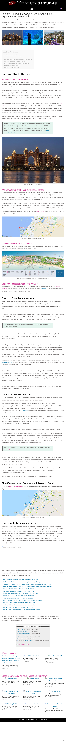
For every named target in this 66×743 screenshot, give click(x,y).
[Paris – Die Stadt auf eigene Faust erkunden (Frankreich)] (33, 693)
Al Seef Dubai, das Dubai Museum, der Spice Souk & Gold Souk (21, 593)
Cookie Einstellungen (32, 719)
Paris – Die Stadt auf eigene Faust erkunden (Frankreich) (32, 697)
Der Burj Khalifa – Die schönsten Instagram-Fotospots (18, 607)
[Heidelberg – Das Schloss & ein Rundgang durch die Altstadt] (11, 704)
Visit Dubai (19, 635)
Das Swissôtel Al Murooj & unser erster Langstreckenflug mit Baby (21, 581)
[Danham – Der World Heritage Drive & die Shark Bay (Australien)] (11, 678)
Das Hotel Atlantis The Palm (11, 55)
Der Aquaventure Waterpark (11, 67)
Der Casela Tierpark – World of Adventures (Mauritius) (31, 707)
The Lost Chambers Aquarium (23, 633)
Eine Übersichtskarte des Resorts (16, 61)
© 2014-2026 (21, 719)
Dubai (35, 19)
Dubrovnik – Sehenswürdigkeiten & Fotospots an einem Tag (32, 682)
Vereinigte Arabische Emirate (27, 19)
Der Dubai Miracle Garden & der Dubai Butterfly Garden (18, 588)
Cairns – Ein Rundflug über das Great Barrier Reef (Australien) (11, 697)
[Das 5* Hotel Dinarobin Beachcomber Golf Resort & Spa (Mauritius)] (54, 681)
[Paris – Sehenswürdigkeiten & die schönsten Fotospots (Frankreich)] (11, 663)
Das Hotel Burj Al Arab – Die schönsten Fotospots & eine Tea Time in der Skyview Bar (27, 584)
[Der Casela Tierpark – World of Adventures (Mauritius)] (33, 704)
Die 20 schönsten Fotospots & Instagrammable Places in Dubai (20, 579)
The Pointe (43, 288)
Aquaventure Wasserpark (22, 631)
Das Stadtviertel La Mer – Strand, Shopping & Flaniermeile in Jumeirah (22, 600)
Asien (19, 19)
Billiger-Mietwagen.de (21, 638)
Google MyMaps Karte (15, 486)
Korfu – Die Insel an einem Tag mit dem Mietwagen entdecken (53, 694)
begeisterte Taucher (7, 362)
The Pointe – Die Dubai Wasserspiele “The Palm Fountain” (19, 591)
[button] (33, 9)
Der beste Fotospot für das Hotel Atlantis (18, 63)
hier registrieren (8, 450)
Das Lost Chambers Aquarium (12, 65)
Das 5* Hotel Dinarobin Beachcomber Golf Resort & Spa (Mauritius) (54, 684)
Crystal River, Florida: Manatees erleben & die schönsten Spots (31, 659)
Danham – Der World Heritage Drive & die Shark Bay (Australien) (11, 682)
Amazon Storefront (29, 640)
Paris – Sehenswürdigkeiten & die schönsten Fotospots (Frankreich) (10, 666)
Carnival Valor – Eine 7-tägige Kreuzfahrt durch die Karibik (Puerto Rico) (54, 710)
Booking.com (19, 629)
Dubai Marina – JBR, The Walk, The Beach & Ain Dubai (18, 595)
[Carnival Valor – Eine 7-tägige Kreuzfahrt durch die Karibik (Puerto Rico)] (54, 706)
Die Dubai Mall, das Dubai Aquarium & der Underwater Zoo (19, 605)
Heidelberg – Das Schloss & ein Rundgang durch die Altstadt (9, 707)
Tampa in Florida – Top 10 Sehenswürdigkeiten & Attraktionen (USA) (54, 660)
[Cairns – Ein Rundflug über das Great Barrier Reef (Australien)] (11, 693)
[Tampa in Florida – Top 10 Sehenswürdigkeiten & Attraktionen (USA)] (55, 656)
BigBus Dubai (40, 211)
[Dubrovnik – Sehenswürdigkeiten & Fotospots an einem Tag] (33, 678)
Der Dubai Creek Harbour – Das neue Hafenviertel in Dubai (19, 602)
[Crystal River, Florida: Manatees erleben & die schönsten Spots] (33, 656)
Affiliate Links (43, 719)
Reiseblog (16, 19)
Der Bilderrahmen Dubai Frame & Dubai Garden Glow (18, 598)
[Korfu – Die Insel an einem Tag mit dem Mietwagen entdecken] (55, 691)
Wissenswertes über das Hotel (15, 57)
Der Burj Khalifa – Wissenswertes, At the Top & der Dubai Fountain (21, 609)
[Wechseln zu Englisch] (61, 8)
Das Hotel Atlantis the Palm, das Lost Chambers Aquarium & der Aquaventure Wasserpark (28, 586)
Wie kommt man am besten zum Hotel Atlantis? (19, 59)
